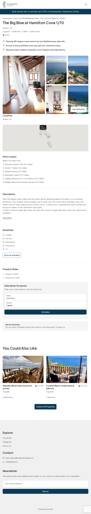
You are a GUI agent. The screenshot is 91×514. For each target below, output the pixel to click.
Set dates (45, 312)
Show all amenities (12, 255)
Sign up (45, 491)
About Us (7, 446)
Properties (7, 438)
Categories (7, 442)
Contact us (60, 327)
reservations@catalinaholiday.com (19, 458)
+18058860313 (11, 462)
